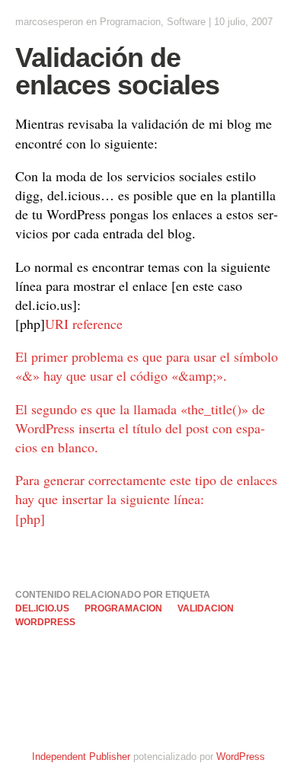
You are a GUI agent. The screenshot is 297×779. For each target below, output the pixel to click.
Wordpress (45, 622)
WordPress (240, 756)
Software (186, 21)
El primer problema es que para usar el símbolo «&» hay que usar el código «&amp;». (146, 366)
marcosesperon (49, 21)
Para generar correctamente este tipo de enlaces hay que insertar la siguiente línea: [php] (146, 499)
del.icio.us (42, 608)
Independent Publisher (81, 756)
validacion (205, 608)
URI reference (84, 323)
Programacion (130, 21)
